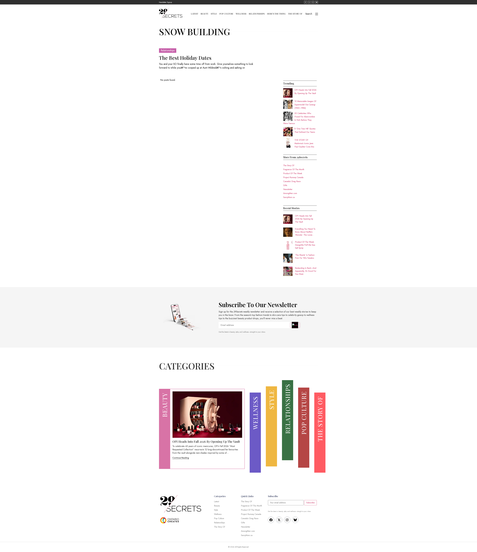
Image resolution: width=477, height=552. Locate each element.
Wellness (241, 14)
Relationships (257, 14)
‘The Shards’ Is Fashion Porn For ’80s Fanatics (305, 256)
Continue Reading (180, 457)
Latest (194, 14)
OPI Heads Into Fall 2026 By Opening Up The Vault (304, 218)
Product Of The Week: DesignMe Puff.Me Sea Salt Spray (305, 245)
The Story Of (295, 14)
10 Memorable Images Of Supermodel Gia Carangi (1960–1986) (305, 104)
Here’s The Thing (276, 14)
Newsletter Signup (165, 2)
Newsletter (287, 189)
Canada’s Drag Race (292, 181)
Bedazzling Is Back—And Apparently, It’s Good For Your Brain (305, 271)
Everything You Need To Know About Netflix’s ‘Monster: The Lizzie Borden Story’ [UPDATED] (305, 232)
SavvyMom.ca (289, 197)
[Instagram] (287, 520)
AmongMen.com (290, 193)
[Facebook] (271, 520)
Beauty (204, 14)
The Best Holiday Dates (185, 57)
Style (214, 14)
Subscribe (310, 502)
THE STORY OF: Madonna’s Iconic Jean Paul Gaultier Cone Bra (304, 143)
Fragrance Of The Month (293, 169)
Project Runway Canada (293, 177)
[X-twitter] (279, 520)
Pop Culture (226, 14)
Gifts (285, 185)
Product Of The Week (292, 173)
